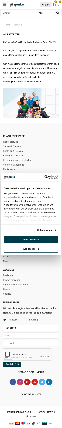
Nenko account (10, 169)
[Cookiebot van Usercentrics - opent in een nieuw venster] (44, 177)
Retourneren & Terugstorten (17, 160)
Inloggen (46, 4)
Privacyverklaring (11, 280)
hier (39, 81)
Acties (6, 256)
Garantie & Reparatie (13, 164)
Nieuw (6, 261)
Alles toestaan (31, 239)
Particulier (13, 319)
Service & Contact (12, 146)
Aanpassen (29, 248)
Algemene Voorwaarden (15, 284)
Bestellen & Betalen (13, 151)
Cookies (7, 294)
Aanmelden (12, 364)
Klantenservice (10, 142)
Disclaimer (8, 275)
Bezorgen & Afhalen (13, 155)
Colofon (7, 289)
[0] (54, 4)
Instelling (33, 319)
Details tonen (44, 229)
